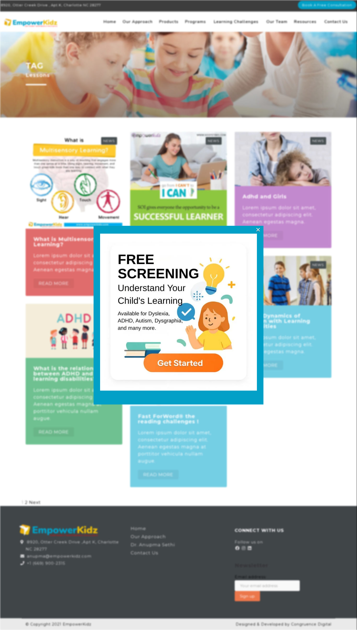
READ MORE (54, 283)
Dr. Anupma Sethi (153, 544)
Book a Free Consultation (327, 5)
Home (109, 22)
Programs (195, 22)
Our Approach (138, 22)
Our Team (276, 22)
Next (35, 502)
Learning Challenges (236, 22)
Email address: (251, 576)
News (109, 141)
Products (169, 22)
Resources (305, 22)
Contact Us (336, 22)
